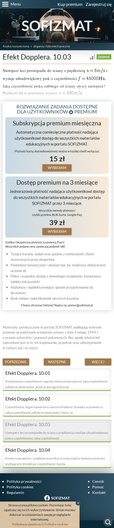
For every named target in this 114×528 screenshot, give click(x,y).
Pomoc (98, 487)
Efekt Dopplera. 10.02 (27, 399)
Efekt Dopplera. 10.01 (27, 373)
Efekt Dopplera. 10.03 (27, 424)
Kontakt (99, 492)
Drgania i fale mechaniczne (51, 46)
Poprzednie (16, 362)
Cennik (98, 481)
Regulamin (15, 492)
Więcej (98, 362)
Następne (57, 362)
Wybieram (57, 168)
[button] (10, 4)
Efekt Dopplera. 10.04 (27, 450)
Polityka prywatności (24, 481)
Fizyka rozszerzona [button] (16, 46)
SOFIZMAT (57, 25)
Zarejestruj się (99, 4)
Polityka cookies (20, 487)
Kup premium (70, 4)
